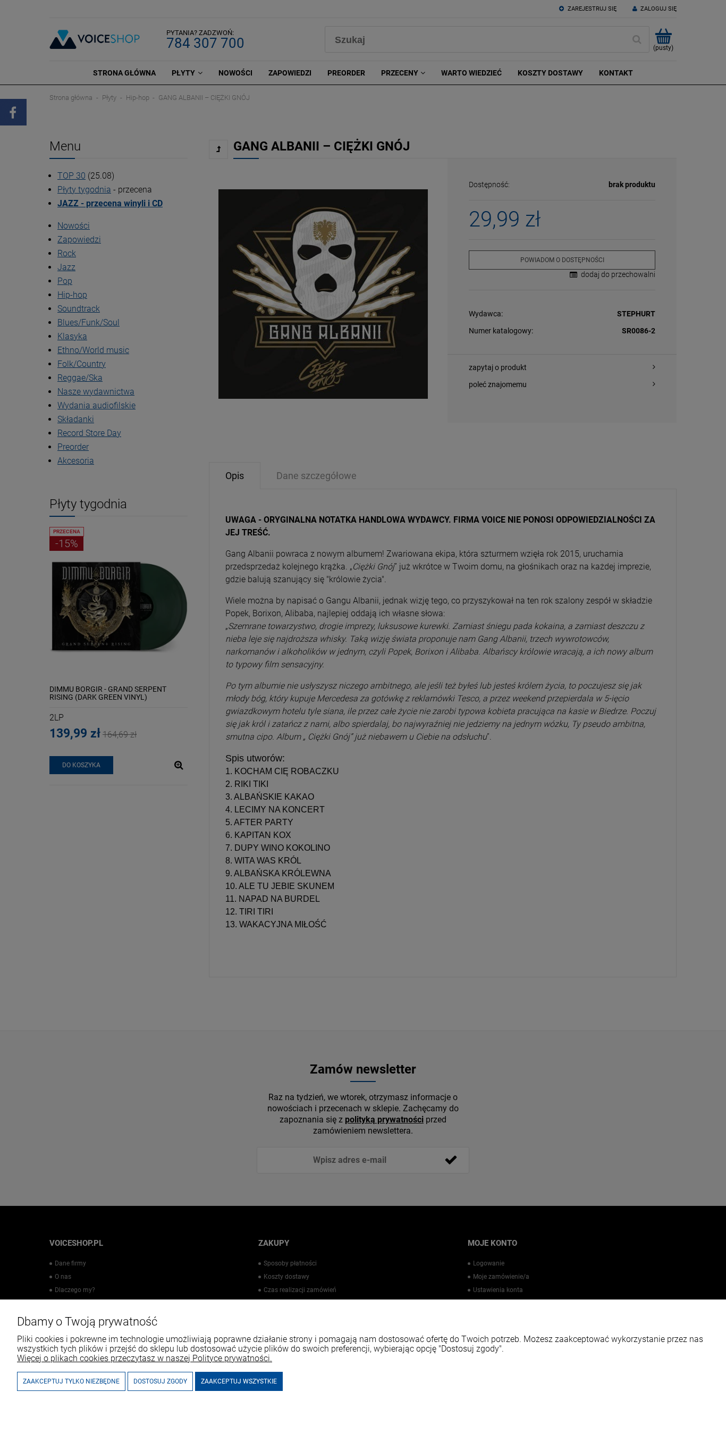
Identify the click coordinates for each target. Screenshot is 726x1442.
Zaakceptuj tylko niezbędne (71, 1381)
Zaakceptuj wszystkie (239, 1381)
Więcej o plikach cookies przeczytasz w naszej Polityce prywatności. (144, 1358)
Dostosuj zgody (160, 1381)
